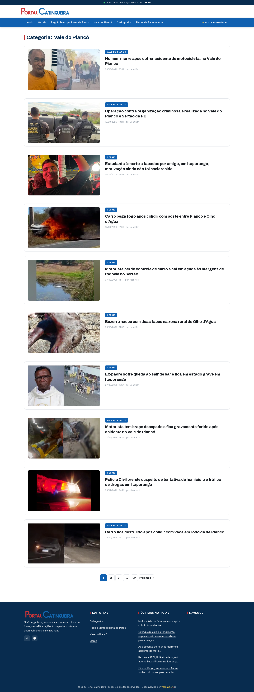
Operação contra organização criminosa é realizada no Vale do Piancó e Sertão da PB (163, 113)
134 (134, 577)
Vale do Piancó (103, 22)
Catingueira (124, 22)
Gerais (42, 22)
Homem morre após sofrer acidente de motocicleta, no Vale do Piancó (163, 61)
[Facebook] (27, 638)
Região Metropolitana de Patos (70, 22)
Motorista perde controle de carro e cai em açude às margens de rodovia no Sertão (164, 271)
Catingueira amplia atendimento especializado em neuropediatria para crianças (157, 636)
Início (29, 22)
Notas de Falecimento (149, 22)
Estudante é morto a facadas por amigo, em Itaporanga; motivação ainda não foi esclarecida (157, 166)
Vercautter (167, 687)
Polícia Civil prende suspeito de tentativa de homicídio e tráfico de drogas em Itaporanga (163, 482)
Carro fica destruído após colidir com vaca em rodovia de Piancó (164, 532)
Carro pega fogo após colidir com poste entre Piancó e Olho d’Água (160, 219)
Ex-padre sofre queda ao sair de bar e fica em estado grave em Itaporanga (162, 377)
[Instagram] (34, 638)
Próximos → (146, 577)
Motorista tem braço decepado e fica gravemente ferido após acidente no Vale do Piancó (162, 429)
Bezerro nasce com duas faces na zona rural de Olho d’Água (160, 321)
